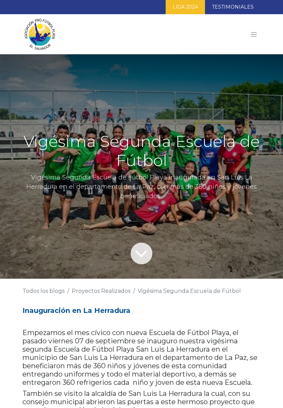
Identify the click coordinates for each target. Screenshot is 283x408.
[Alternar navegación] (254, 34)
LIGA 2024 (185, 7)
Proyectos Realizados (101, 291)
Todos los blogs (43, 291)
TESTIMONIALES (233, 7)
